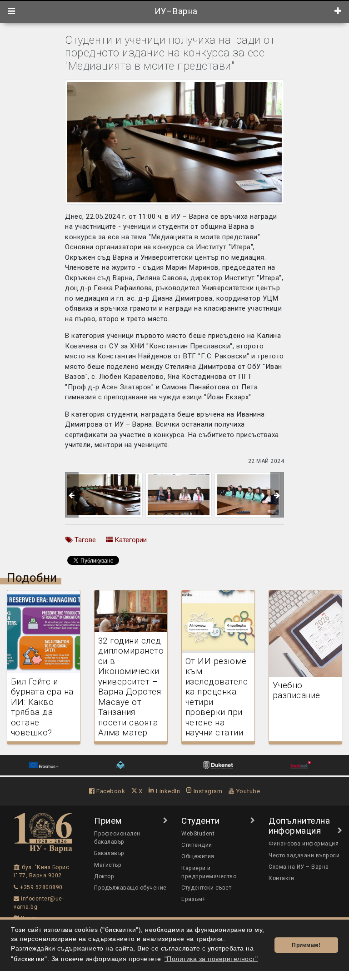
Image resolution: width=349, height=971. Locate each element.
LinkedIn (167, 791)
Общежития (197, 856)
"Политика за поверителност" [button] (211, 959)
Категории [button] (130, 540)
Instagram (207, 791)
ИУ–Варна (175, 11)
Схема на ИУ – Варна (299, 867)
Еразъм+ (193, 899)
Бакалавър (109, 853)
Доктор (104, 876)
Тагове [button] (84, 540)
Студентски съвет (206, 888)
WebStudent (197, 833)
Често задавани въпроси (304, 855)
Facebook (110, 791)
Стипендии (196, 845)
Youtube (247, 791)
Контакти (281, 878)
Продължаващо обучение (130, 888)
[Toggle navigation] (11, 11)
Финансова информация (304, 843)
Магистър (107, 865)
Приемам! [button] (306, 945)
